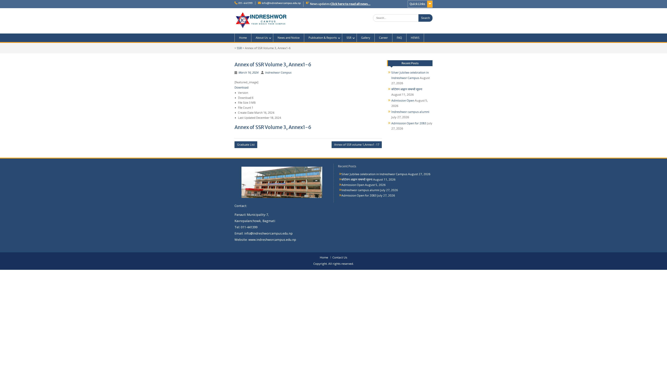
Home (243, 38)
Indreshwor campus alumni (410, 112)
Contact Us (339, 257)
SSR (349, 38)
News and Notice (289, 38)
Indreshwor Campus (278, 72)
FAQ (399, 38)
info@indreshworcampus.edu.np (281, 3)
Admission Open (402, 100)
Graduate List (246, 145)
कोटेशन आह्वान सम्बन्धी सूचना (406, 89)
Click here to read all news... (350, 4)
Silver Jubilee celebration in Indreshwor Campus (374, 174)
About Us (262, 38)
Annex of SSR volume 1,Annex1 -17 (356, 145)
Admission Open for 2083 (408, 123)
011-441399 (245, 3)
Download (241, 87)
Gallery (365, 38)
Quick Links (417, 4)
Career (383, 38)
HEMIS (415, 38)
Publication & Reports (322, 38)
